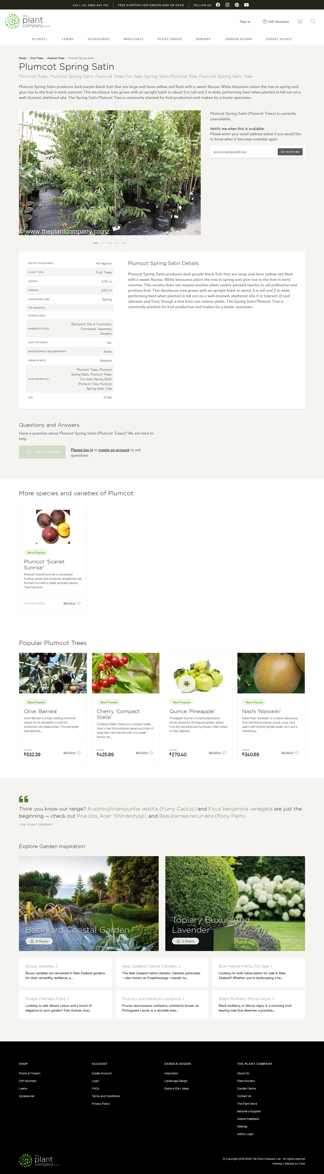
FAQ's (95, 1088)
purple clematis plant (46, 999)
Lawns (68, 39)
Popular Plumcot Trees (53, 643)
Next (194, 178)
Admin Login (245, 1134)
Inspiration (171, 1073)
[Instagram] (227, 4)
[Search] (312, 21)
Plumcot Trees (55, 58)
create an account (114, 449)
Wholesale (133, 39)
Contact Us (244, 1096)
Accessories (99, 39)
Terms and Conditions (106, 1096)
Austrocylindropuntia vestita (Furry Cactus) (141, 809)
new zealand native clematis (150, 966)
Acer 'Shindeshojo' (123, 816)
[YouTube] (246, 4)
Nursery (203, 39)
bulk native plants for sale (244, 966)
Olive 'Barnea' (41, 711)
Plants (38, 39)
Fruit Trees (37, 58)
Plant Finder (169, 39)
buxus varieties (40, 966)
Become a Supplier (249, 1111)
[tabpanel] (110, 172)
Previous (26, 178)
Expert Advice (279, 39)
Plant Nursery (246, 1080)
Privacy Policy (101, 1103)
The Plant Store (247, 1103)
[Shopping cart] (299, 21)
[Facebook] (218, 4)
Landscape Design (176, 1080)
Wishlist (69, 603)
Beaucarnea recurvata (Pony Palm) (202, 816)
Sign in (245, 21)
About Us (243, 1073)
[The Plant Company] (39, 1161)
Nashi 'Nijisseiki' (261, 711)
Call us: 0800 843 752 (90, 5)
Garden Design (238, 39)
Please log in (82, 449)
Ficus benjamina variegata (240, 809)
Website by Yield (295, 1163)
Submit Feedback (248, 1118)
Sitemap (242, 1126)
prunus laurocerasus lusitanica (152, 999)
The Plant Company (27, 21)
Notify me (292, 151)
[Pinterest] (237, 4)
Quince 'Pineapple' (192, 711)
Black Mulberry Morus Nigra (245, 999)
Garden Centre (246, 1088)
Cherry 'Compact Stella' (118, 714)
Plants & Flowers (30, 1073)
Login (95, 1080)
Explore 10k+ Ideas (176, 1088)
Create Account (101, 1073)
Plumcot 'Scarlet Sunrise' (44, 564)
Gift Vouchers (28, 1080)
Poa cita (87, 816)
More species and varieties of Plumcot (76, 493)
